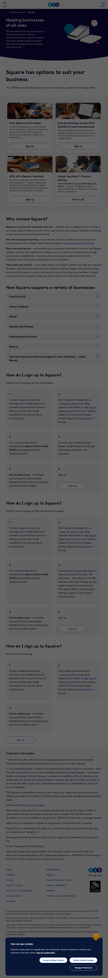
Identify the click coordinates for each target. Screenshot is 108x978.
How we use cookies (22, 944)
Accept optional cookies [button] (53, 960)
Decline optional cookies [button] (83, 960)
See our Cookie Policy (46, 952)
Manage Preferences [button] (83, 968)
